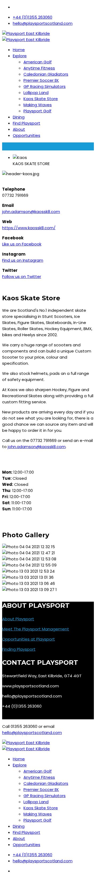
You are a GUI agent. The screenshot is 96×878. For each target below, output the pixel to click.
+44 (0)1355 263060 (32, 17)
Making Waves (37, 105)
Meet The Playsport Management (35, 629)
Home (19, 49)
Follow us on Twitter (21, 276)
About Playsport (18, 619)
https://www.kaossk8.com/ (28, 228)
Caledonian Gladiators (45, 74)
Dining (19, 117)
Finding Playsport (18, 649)
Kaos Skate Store (40, 98)
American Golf (37, 62)
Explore (20, 56)
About (19, 129)
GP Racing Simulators (44, 86)
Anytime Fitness (39, 68)
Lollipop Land (36, 92)
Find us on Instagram (22, 260)
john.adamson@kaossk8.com (31, 211)
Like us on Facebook (21, 244)
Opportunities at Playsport (28, 639)
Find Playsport (26, 123)
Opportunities (26, 135)
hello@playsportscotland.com (43, 23)
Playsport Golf (37, 111)
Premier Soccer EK (41, 80)
